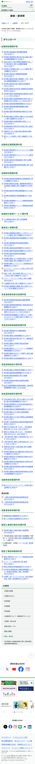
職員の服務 (7, 631)
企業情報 (15, 23)
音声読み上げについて (24, 744)
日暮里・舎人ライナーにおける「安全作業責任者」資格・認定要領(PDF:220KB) (18, 577)
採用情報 (7, 606)
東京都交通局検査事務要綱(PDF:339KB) (17, 373)
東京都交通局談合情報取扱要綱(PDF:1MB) (17, 409)
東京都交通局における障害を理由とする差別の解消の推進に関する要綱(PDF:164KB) (18, 259)
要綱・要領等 (8, 636)
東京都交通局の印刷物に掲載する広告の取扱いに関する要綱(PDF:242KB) (18, 117)
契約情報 (7, 611)
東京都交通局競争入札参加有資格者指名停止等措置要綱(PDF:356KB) (18, 405)
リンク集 (29, 741)
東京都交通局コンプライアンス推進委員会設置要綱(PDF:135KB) (18, 264)
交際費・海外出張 (10, 621)
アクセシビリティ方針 (20, 737)
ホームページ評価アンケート (21, 748)
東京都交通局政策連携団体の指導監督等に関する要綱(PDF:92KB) (18, 180)
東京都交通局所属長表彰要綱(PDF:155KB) (17, 251)
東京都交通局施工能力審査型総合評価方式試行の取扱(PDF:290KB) (18, 453)
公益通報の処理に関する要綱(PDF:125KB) (17, 283)
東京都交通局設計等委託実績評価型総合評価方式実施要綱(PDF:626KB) (18, 472)
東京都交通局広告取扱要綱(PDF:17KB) (16, 336)
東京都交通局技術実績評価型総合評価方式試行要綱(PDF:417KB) (18, 462)
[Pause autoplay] (22, 712)
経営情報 (7, 601)
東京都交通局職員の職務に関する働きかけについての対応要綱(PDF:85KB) (18, 287)
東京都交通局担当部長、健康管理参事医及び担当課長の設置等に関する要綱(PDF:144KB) (18, 184)
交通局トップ (5, 23)
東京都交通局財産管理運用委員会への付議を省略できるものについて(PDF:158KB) (18, 311)
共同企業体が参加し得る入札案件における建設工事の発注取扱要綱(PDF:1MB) (18, 400)
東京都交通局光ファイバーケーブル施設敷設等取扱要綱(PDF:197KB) (18, 349)
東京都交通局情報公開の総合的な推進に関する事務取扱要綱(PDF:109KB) (18, 58)
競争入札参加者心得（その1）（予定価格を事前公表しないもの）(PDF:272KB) (18, 428)
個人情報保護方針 (7, 741)
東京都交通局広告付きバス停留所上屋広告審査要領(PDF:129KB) (18, 354)
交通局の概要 (8, 591)
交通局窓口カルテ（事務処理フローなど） (18, 616)
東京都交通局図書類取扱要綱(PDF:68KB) (17, 104)
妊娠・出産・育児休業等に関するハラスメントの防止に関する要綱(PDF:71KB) (18, 274)
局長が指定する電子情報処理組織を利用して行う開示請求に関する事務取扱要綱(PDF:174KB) (18, 64)
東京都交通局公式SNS (8, 744)
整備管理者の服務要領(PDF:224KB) (15, 516)
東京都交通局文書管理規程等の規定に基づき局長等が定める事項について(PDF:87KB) (18, 100)
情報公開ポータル (10, 626)
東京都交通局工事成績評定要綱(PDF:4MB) (17, 370)
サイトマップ (5, 748)
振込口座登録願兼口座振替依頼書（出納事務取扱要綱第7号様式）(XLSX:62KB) (18, 386)
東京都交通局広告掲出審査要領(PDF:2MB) (17, 358)
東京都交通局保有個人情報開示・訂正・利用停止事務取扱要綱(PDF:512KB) (18, 80)
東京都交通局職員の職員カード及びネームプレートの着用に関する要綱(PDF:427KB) (18, 234)
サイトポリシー (6, 737)
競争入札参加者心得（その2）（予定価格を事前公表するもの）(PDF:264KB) (18, 433)
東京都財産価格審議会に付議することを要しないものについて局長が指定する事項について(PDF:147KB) (18, 317)
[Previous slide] (3, 712)
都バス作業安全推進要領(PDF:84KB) (15, 519)
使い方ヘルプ (18, 741)
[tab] (12, 712)
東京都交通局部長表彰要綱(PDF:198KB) (17, 248)
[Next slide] (31, 712)
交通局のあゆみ (9, 596)
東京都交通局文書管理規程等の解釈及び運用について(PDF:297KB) (18, 95)
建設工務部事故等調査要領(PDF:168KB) (17, 567)
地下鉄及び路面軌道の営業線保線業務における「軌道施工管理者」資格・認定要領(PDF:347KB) (18, 571)
